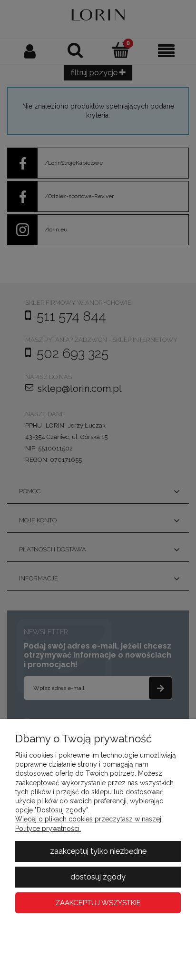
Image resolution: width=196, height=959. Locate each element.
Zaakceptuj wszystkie (98, 903)
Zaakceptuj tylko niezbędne (98, 851)
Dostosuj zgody (98, 876)
